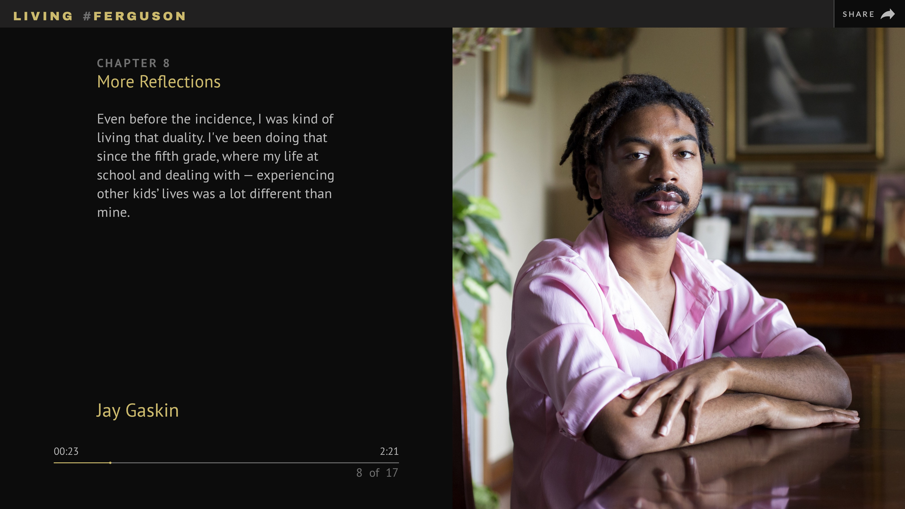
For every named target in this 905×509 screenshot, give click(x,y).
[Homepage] (99, 14)
